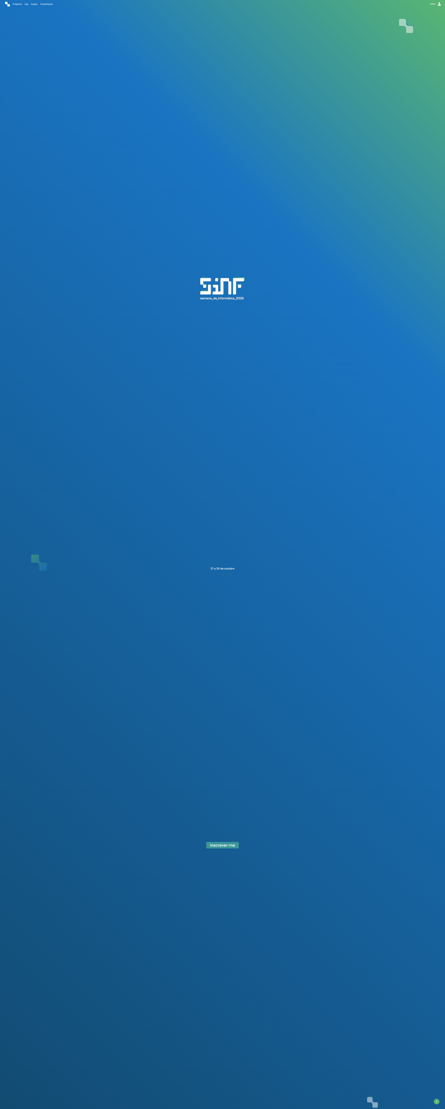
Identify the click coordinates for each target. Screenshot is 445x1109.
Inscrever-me (222, 845)
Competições (46, 4)
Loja (26, 4)
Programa (17, 4)
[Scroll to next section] (436, 1101)
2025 (432, 4)
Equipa (34, 4)
